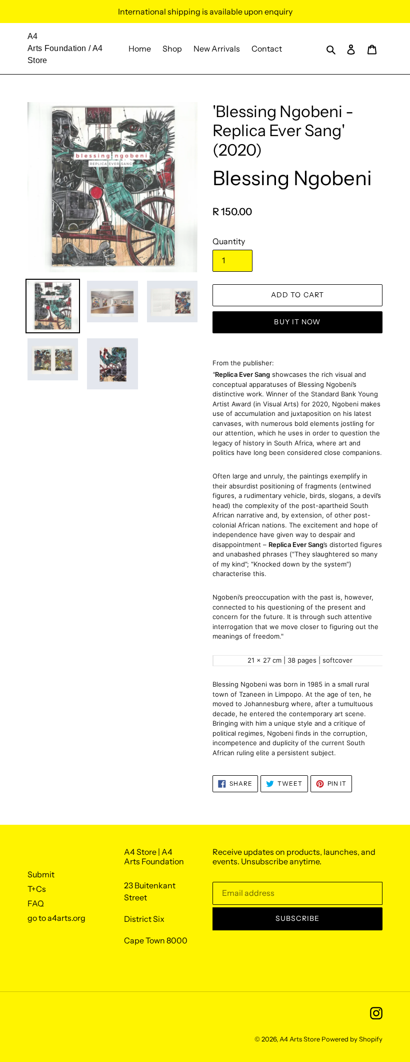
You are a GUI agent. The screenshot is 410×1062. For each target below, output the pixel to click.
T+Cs (37, 889)
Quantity (228, 241)
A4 (33, 36)
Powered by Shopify (352, 1039)
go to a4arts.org (57, 918)
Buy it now (297, 321)
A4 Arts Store (300, 1039)
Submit (41, 874)
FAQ (36, 903)
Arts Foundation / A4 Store (65, 54)
